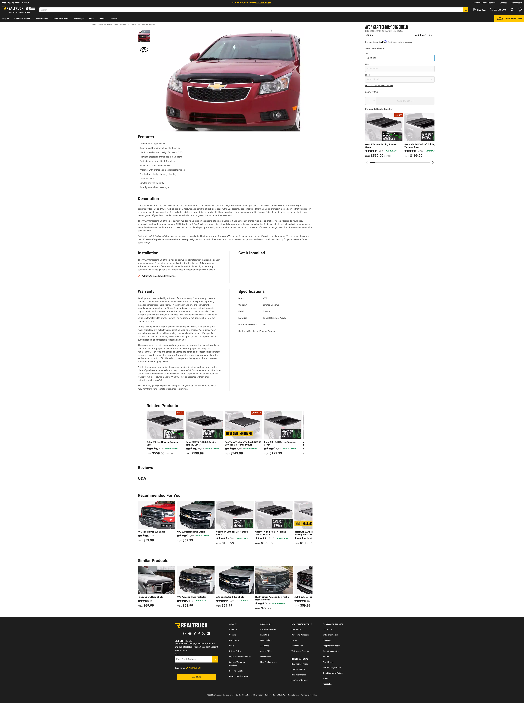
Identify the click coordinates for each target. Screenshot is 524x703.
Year (367, 53)
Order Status (516, 3)
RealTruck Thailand (299, 680)
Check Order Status (331, 651)
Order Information (330, 635)
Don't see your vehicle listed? (379, 85)
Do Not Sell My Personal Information (249, 695)
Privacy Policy (235, 651)
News (231, 646)
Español (326, 678)
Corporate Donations (300, 635)
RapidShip (264, 635)
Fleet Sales (327, 684)
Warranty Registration (332, 667)
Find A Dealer (328, 662)
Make (367, 64)
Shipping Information (331, 646)
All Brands (264, 646)
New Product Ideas (268, 662)
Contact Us (327, 629)
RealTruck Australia (299, 664)
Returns (326, 657)
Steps (91, 18)
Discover (113, 18)
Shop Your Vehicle (22, 18)
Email (177, 654)
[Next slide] (432, 162)
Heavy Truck (265, 657)
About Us (233, 629)
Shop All (5, 18)
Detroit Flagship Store (238, 676)
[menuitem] (5, 18)
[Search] (465, 9)
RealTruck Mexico (298, 675)
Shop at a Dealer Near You (484, 3)
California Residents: (257, 331)
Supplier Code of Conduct (240, 657)
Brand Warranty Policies (333, 673)
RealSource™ (296, 629)
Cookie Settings (293, 695)
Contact (503, 3)
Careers (232, 635)
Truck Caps (79, 18)
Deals (101, 18)
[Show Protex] (144, 50)
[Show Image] (144, 35)
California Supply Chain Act (275, 695)
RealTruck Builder (263, 3)
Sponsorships (297, 646)
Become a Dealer (236, 671)
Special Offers (266, 651)
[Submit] (215, 659)
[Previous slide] (367, 162)
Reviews (294, 640)
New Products (42, 18)
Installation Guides (268, 629)
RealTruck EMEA (298, 669)
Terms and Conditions (309, 695)
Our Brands (234, 640)
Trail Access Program (300, 651)
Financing (327, 640)
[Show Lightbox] (232, 80)
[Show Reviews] (424, 35)
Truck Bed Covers (60, 18)
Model (367, 75)
